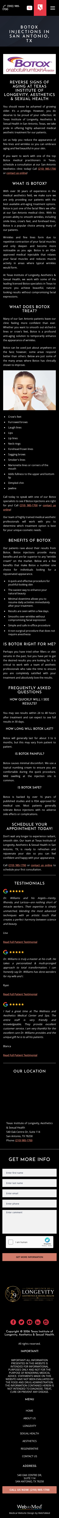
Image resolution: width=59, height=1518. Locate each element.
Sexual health (29, 1433)
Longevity (29, 1426)
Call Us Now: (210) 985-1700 (30, 1490)
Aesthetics (29, 1441)
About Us (29, 1418)
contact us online (16, 173)
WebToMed (44, 1513)
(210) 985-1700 (47, 169)
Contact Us (29, 1456)
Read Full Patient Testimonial (20, 942)
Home (29, 1410)
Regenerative (29, 1448)
